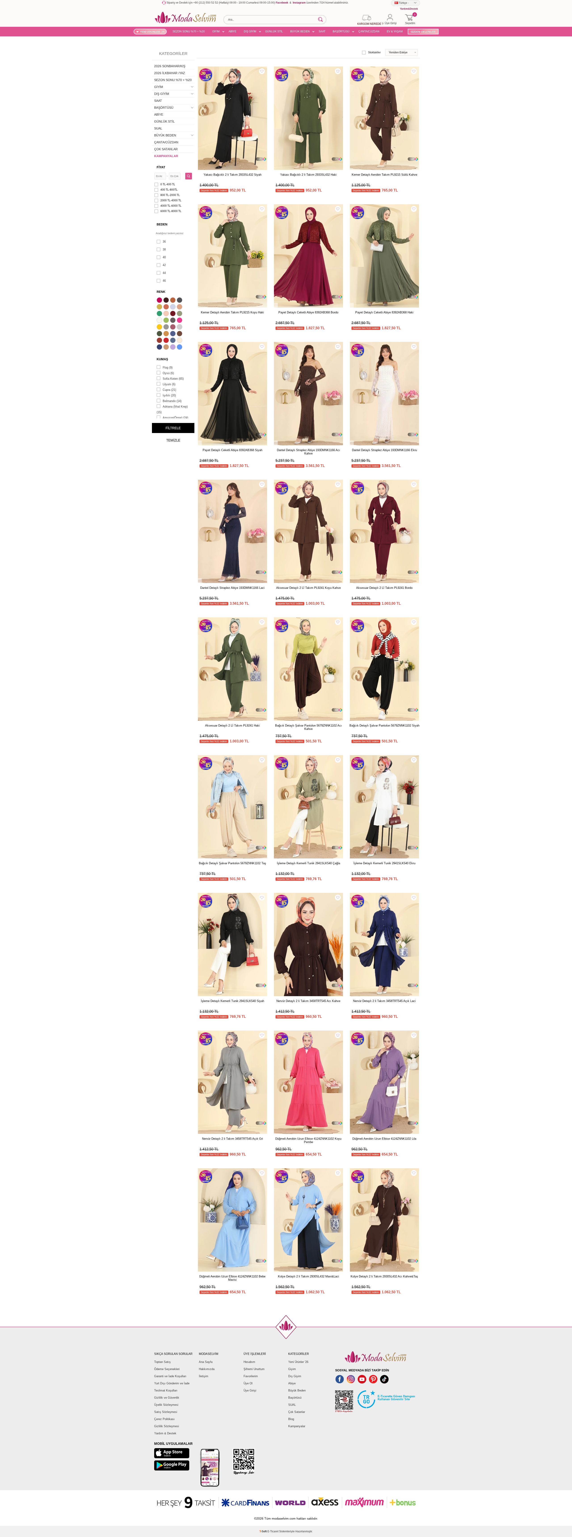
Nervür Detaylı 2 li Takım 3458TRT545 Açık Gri (232, 1138)
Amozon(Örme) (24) (175, 417)
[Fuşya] (180, 320)
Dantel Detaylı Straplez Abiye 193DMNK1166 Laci (232, 587)
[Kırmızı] (166, 340)
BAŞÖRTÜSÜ (341, 31)
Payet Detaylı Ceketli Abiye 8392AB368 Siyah (232, 450)
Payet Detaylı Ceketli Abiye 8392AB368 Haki (384, 312)
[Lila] (173, 347)
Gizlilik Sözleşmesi (166, 1426)
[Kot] (173, 340)
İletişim (203, 1376)
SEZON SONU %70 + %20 (188, 31)
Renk (161, 292)
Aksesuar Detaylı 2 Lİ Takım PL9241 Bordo (384, 587)
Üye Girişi (250, 1390)
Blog (291, 1419)
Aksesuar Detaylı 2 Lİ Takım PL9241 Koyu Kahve (308, 587)
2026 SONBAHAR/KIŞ (169, 66)
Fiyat (161, 167)
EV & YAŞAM (395, 31)
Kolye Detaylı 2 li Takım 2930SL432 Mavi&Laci (308, 1276)
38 (164, 249)
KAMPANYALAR (166, 156)
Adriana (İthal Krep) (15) (172, 409)
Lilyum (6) (169, 384)
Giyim (292, 1369)
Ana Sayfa (205, 1362)
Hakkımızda (206, 1369)
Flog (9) (167, 367)
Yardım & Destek (165, 1433)
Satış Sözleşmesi (165, 1412)
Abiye (292, 1383)
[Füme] (173, 320)
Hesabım (249, 1362)
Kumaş (162, 359)
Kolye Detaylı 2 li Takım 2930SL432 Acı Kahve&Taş (384, 1276)
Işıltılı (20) (169, 395)
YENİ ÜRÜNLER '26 (152, 31)
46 (164, 280)
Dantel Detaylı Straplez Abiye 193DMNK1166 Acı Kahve (308, 451)
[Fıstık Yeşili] (166, 320)
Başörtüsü (294, 1397)
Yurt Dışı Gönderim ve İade (171, 1383)
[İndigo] (173, 334)
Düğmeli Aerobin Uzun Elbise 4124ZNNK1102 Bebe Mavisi (232, 1278)
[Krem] (180, 340)
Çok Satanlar (296, 1412)
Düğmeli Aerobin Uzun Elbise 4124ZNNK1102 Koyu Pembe (308, 1140)
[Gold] (160, 327)
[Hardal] (166, 334)
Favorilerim (251, 1376)
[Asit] (160, 307)
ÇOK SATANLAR (166, 149)
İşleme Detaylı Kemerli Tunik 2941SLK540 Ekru (384, 863)
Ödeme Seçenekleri (167, 1369)
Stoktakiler (374, 52)
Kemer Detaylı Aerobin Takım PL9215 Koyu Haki (232, 312)
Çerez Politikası (164, 1419)
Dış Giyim (294, 1376)
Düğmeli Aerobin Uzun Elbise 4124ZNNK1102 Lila (384, 1138)
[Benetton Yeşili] (160, 314)
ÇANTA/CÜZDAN (368, 31)
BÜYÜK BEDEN (300, 31)
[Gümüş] (180, 327)
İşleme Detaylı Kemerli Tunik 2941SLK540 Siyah (232, 1001)
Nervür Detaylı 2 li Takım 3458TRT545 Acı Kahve (308, 1001)
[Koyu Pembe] (160, 300)
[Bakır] (166, 307)
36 (164, 241)
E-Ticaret (272, 1531)
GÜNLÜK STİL (274, 31)
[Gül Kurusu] (173, 327)
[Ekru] (160, 320)
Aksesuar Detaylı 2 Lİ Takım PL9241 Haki (232, 725)
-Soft (263, 1531)
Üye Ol (248, 1383)
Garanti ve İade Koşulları (170, 1376)
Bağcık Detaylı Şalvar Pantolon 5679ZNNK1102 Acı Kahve (308, 727)
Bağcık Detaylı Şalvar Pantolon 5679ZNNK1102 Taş (232, 863)
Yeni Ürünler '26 (298, 1362)
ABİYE (232, 31)
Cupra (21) (169, 390)
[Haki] (160, 334)
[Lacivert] (160, 347)
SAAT (322, 31)
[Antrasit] (180, 300)
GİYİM (216, 31)
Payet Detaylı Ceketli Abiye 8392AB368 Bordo (308, 312)
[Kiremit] (160, 340)
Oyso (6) (168, 373)
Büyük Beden (297, 1390)
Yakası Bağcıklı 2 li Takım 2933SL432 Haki (308, 174)
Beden (162, 224)
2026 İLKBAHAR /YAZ (169, 73)
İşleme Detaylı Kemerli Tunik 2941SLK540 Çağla (308, 863)
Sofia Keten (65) (173, 378)
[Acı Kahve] (166, 300)
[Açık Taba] (173, 300)
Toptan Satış (162, 1362)
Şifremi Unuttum (254, 1369)
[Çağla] (180, 314)
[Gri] (166, 327)
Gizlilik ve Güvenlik (166, 1397)
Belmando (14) (172, 401)
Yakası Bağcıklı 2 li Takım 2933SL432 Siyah (232, 174)
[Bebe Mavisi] (173, 307)
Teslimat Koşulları (165, 1390)
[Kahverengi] (180, 334)
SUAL (158, 128)
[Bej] (180, 307)
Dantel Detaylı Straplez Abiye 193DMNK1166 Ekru (384, 450)
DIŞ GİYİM (250, 31)
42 (164, 265)
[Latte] (166, 347)
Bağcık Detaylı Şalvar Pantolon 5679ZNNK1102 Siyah (384, 725)
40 (164, 257)
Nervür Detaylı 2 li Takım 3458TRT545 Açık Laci (384, 1001)
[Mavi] (180, 347)
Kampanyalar (296, 1426)
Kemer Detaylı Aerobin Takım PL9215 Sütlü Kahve (384, 174)
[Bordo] (173, 314)
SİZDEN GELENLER (422, 31)
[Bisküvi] (166, 314)
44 (164, 273)
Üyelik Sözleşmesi (166, 1404)
